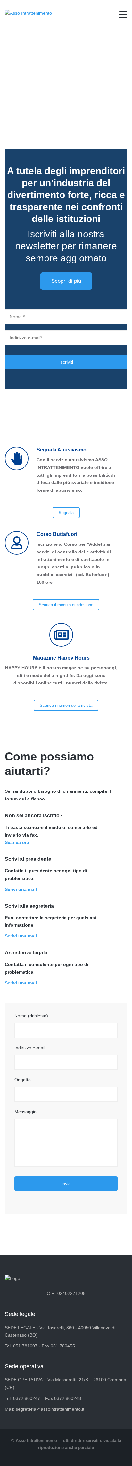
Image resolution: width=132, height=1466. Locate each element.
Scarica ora (17, 842)
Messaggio (25, 1111)
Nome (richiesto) (31, 1015)
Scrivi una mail (21, 889)
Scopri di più (66, 281)
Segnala (66, 512)
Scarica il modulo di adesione (66, 604)
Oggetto (22, 1079)
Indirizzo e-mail (29, 1047)
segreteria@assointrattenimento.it (50, 1409)
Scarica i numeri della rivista (66, 705)
